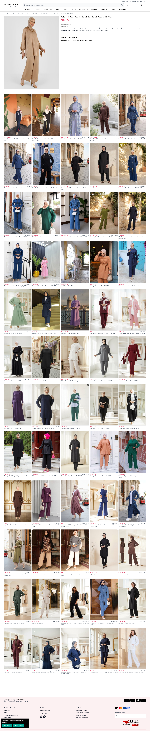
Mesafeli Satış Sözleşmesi (11, 715)
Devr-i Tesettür (7, 13)
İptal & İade (139, 1)
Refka (90, 40)
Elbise (38, 9)
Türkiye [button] (118, 716)
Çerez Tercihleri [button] (7, 725)
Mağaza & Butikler (45, 710)
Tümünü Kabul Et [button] (18, 725)
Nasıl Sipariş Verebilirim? (82, 712)
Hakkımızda (125, 1)
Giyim (73, 9)
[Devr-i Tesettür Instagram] (44, 716)
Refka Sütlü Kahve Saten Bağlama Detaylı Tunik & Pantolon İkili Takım (57, 13)
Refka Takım (35, 13)
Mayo (113, 9)
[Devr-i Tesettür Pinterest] (41, 716)
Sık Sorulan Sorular (81, 710)
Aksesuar (122, 9)
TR (145, 1)
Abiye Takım (75, 40)
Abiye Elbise (47, 9)
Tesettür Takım (26, 13)
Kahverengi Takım (66, 40)
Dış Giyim (94, 9)
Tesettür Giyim (17, 13)
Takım (57, 9)
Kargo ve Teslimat (81, 715)
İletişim (6, 712)
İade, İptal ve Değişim (82, 717)
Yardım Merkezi (132, 1)
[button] (122, 5)
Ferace (65, 9)
